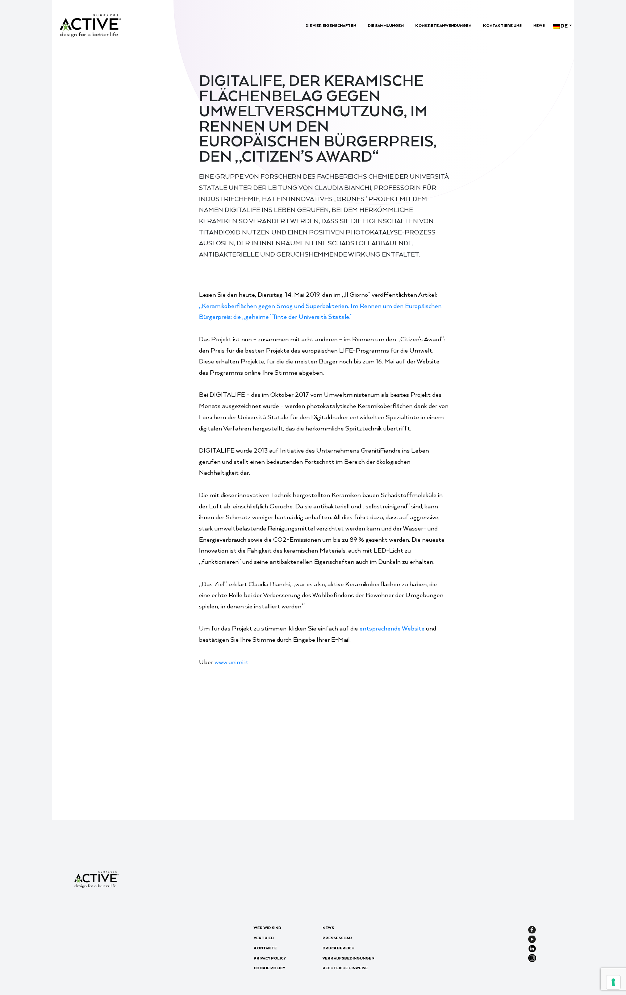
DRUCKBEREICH (338, 947)
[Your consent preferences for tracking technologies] (613, 982)
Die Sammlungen (386, 25)
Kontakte (265, 947)
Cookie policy (269, 967)
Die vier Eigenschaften (330, 25)
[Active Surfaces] (90, 24)
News (539, 25)
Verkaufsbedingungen (348, 958)
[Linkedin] (532, 947)
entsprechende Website (392, 628)
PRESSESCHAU (337, 937)
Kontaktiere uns (502, 25)
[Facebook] (532, 928)
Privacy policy (270, 958)
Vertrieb (264, 937)
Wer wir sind (267, 927)
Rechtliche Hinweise (345, 967)
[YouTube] (532, 938)
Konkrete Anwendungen (443, 25)
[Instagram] (532, 957)
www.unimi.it (231, 661)
